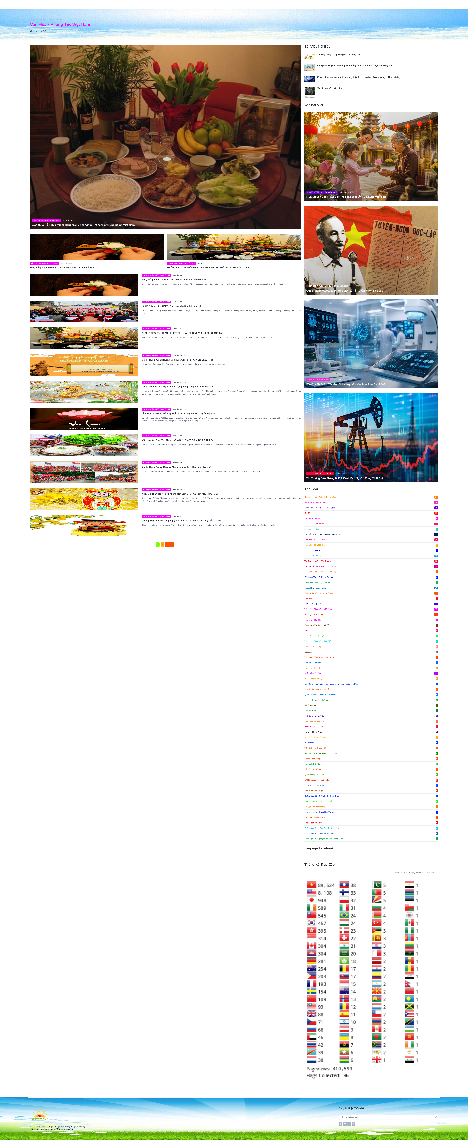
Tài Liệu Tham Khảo (370, 732)
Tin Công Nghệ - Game (370, 817)
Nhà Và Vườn (370, 710)
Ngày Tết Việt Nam (370, 822)
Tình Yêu (370, 598)
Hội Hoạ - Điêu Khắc (370, 668)
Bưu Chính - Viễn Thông (370, 737)
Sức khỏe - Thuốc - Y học (318, 380)
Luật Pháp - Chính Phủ (370, 721)
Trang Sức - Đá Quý (370, 662)
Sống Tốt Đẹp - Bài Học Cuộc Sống (322, 192)
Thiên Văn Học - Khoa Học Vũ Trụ (370, 812)
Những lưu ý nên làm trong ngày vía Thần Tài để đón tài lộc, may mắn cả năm (181, 520)
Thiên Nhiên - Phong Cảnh (370, 636)
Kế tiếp (169, 544)
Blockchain (370, 742)
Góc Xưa (370, 652)
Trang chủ (33, 19)
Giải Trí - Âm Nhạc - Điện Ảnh (370, 556)
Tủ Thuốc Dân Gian (370, 764)
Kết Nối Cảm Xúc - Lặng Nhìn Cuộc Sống (370, 534)
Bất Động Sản (370, 705)
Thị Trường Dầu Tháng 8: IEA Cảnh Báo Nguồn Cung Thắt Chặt (345, 478)
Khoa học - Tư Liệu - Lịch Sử (319, 286)
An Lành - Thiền (370, 529)
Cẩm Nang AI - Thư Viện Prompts (370, 833)
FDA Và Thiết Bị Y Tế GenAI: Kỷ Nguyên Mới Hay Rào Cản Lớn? (345, 384)
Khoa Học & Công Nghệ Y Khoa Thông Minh (370, 838)
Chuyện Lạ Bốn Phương (370, 806)
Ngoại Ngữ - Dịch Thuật (370, 588)
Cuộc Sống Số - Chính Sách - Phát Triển (370, 796)
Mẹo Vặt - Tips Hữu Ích (370, 545)
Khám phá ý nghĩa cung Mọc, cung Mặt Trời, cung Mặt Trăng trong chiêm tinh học (359, 77)
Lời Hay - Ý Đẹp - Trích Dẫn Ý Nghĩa (370, 566)
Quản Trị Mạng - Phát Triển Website (370, 694)
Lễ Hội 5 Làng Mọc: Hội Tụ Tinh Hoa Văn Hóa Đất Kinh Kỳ (171, 306)
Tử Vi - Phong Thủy (370, 604)
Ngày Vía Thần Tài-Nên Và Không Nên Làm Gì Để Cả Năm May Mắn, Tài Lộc (180, 493)
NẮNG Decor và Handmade (370, 780)
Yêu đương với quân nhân (330, 88)
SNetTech (69, 1129)
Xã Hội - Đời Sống (370, 758)
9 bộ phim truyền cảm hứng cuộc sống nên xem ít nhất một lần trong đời (354, 65)
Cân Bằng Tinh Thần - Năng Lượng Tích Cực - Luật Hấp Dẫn (370, 684)
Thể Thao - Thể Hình (370, 550)
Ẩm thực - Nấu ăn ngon (370, 614)
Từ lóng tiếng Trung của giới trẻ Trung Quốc (339, 54)
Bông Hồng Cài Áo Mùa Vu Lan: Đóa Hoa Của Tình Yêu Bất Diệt (62, 267)
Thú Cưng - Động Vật (370, 716)
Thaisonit (61, 1129)
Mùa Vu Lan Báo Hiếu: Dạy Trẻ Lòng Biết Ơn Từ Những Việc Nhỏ (346, 197)
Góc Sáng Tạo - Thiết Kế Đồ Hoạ (370, 577)
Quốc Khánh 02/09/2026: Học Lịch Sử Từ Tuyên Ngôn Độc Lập (344, 290)
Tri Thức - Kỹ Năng (370, 518)
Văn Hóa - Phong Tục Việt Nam (51, 19)
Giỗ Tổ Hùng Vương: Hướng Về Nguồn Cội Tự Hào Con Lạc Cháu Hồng (177, 359)
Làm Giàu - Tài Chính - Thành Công (370, 571)
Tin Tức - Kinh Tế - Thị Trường (320, 474)
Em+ (370, 630)
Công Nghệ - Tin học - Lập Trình (370, 593)
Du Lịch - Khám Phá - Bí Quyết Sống (370, 497)
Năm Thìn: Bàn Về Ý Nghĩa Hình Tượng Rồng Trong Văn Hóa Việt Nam (178, 386)
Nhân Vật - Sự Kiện (370, 673)
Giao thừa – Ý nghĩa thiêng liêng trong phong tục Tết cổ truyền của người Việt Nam (83, 225)
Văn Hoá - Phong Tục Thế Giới (370, 641)
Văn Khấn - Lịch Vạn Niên (370, 748)
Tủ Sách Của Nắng (370, 646)
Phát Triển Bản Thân (370, 726)
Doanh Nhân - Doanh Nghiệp (370, 689)
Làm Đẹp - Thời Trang (370, 524)
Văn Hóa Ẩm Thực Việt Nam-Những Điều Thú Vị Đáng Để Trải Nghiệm (178, 440)
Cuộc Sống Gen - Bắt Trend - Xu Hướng (370, 828)
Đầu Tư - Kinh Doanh (370, 769)
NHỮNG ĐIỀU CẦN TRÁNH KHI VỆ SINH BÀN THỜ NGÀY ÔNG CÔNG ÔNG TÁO (208, 267)
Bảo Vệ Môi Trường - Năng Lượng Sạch (370, 753)
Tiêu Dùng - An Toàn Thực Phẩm (370, 801)
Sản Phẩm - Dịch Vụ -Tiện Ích (370, 582)
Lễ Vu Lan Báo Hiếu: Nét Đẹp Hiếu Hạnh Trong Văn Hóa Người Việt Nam (179, 413)
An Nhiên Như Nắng (370, 678)
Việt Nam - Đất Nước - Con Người (370, 657)
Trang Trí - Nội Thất (370, 620)
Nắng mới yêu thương (62, 1127)
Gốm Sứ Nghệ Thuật (370, 790)
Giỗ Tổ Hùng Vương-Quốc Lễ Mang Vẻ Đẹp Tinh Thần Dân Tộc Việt (176, 467)
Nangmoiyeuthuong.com (79, 1127)
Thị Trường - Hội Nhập (370, 785)
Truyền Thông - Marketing (370, 700)
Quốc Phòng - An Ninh (370, 774)
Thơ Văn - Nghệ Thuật (370, 539)
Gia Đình (370, 513)
